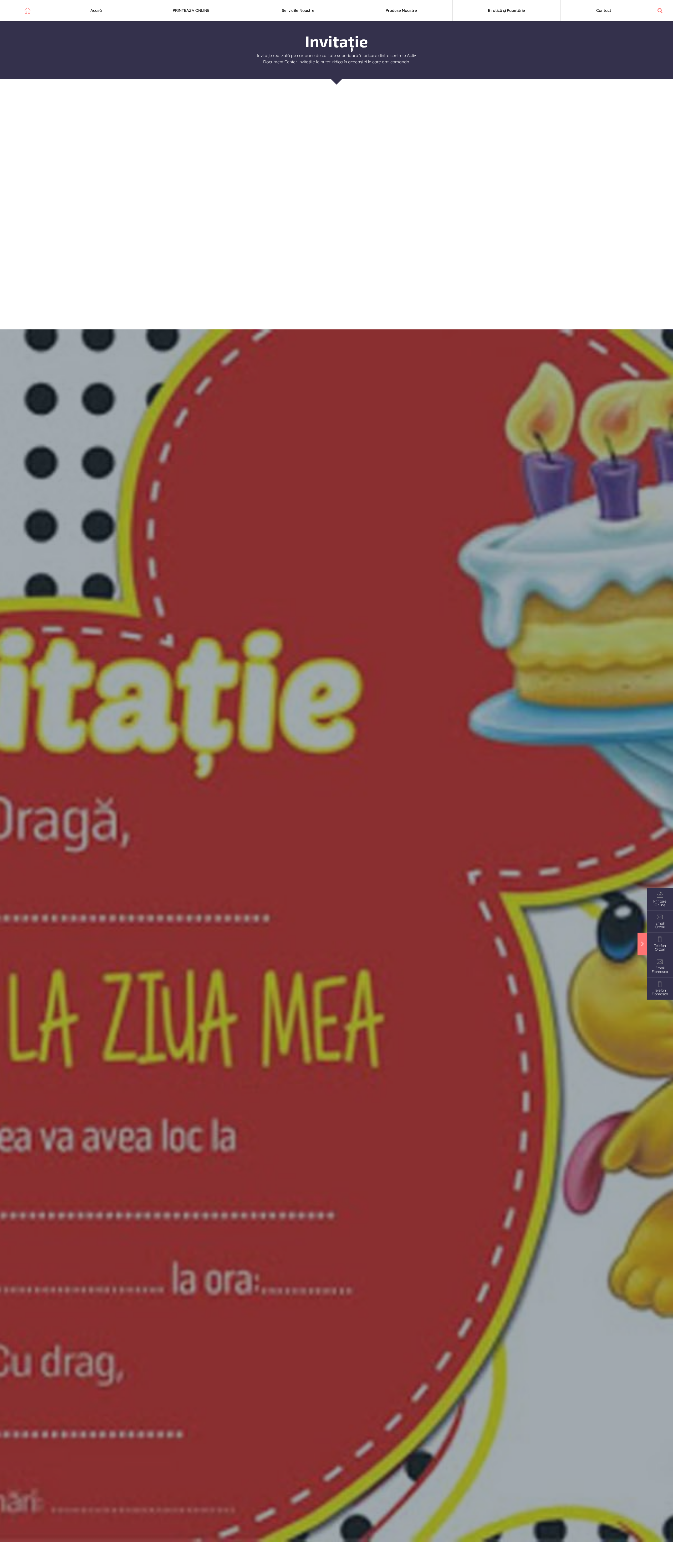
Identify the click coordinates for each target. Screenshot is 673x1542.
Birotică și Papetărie (506, 10)
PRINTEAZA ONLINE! (192, 10)
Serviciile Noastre (298, 10)
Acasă (96, 10)
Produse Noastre (401, 10)
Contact (603, 10)
